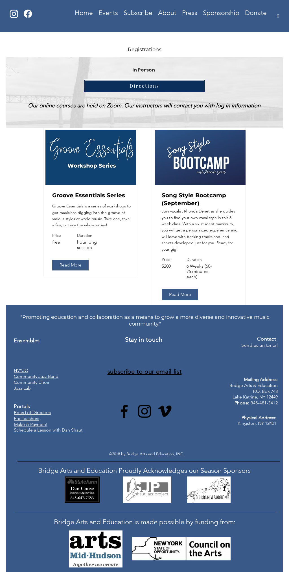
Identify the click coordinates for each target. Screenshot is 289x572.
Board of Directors (32, 412)
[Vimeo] (165, 411)
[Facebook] (27, 13)
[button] (278, 14)
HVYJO (21, 370)
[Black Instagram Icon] (144, 411)
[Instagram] (13, 13)
